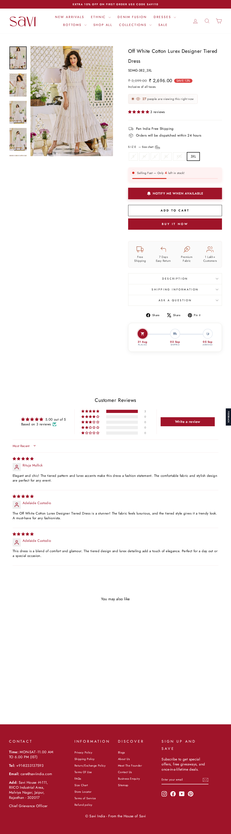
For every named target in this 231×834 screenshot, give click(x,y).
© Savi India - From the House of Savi (115, 816)
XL (166, 156)
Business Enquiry (129, 778)
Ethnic (99, 17)
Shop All (102, 25)
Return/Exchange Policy (90, 765)
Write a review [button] (187, 421)
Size (141, 147)
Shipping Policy (84, 759)
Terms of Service (85, 798)
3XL (193, 156)
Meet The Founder (130, 765)
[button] (139, 111)
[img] (23, 458)
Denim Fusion (132, 17)
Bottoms (73, 25)
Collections (133, 25)
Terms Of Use (83, 772)
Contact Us (125, 772)
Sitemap (123, 785)
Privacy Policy (83, 752)
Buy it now (175, 224)
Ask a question (175, 300)
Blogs (121, 752)
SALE (163, 25)
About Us (124, 759)
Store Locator (83, 792)
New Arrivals (69, 17)
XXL (179, 156)
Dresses (163, 17)
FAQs (77, 778)
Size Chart (81, 785)
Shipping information (175, 289)
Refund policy (83, 805)
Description (175, 279)
